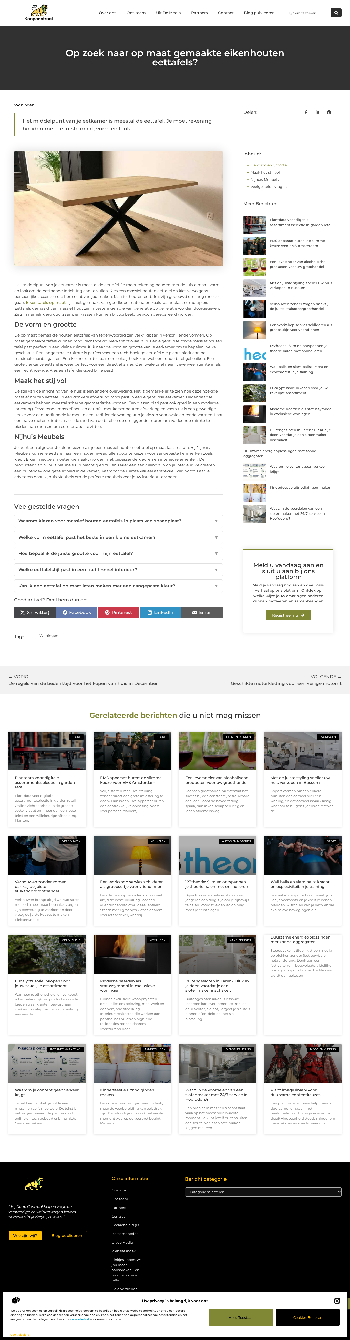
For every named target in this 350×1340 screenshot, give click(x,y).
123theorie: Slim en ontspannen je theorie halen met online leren (216, 884)
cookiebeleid (79, 1319)
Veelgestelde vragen (269, 186)
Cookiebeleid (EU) (127, 1225)
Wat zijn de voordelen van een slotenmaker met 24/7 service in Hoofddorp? (297, 513)
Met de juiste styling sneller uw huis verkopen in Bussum (300, 780)
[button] (337, 1300)
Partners (199, 12)
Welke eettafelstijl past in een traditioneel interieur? (118, 569)
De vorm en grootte (269, 165)
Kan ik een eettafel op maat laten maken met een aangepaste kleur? (118, 585)
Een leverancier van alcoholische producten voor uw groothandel (216, 780)
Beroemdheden (125, 1234)
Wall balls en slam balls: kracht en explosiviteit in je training (300, 884)
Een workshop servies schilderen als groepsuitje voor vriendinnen (132, 884)
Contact (226, 12)
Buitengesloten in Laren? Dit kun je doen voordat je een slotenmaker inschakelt (300, 435)
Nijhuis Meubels (265, 179)
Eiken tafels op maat (46, 302)
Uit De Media (168, 12)
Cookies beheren (307, 1317)
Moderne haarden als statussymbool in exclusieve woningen (127, 986)
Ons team (136, 12)
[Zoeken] (336, 12)
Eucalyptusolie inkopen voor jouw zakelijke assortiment (42, 983)
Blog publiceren (259, 12)
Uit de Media (122, 1242)
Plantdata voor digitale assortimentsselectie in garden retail (45, 782)
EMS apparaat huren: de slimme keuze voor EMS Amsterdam (131, 780)
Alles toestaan (241, 1317)
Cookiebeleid (19, 1334)
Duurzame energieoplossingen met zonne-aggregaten (301, 939)
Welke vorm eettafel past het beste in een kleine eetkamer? (118, 537)
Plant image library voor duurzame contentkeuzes (296, 1092)
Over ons (107, 12)
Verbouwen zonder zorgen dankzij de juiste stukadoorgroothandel (40, 886)
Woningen (24, 105)
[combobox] (308, 12)
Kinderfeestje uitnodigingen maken (300, 487)
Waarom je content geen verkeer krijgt (47, 1092)
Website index (124, 1251)
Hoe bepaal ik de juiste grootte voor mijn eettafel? (118, 553)
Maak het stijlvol (265, 172)
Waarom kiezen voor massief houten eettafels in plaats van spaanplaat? (118, 520)
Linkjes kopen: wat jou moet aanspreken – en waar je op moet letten (127, 1270)
